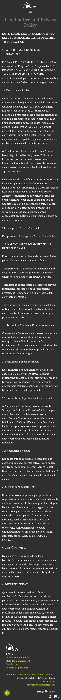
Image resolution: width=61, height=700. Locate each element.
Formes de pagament (17, 668)
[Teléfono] (7, 693)
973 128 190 (48, 682)
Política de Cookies (43, 675)
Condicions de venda (17, 658)
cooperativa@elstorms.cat (41, 685)
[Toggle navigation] (30, 12)
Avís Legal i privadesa (18, 675)
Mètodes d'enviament (18, 661)
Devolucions (13, 665)
